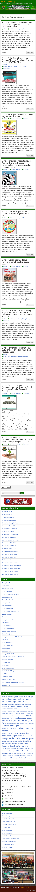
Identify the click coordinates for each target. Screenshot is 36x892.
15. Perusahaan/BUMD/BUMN (10, 551)
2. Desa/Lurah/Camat (7, 514)
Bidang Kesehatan (16, 319)
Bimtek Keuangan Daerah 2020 (14, 706)
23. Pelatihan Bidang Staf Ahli (10, 574)
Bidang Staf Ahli (6, 651)
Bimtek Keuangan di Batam (18, 711)
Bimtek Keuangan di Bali (21, 708)
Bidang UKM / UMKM (8, 654)
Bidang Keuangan (16, 29)
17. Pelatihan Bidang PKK (9, 557)
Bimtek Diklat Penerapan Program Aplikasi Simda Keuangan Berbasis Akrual (15, 213)
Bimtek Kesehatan (7, 836)
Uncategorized (6, 685)
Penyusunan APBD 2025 (8, 679)
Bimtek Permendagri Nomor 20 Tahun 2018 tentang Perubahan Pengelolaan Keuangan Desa (16, 350)
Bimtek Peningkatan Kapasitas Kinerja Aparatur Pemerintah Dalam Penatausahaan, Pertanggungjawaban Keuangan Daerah (16, 164)
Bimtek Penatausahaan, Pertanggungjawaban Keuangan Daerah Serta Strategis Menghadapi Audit (17, 439)
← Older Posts (6, 487)
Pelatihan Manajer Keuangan (24, 751)
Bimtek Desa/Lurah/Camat (9, 819)
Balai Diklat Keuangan (9, 697)
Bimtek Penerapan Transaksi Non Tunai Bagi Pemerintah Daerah (17, 115)
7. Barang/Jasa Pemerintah (9, 528)
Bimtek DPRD (6, 827)
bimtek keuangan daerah (13, 702)
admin (5, 29)
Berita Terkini (5, 585)
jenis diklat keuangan (21, 738)
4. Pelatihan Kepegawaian (9, 520)
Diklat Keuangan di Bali (13, 731)
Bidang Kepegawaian (7, 608)
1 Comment (6, 358)
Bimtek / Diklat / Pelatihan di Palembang (13, 656)
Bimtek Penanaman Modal (9, 841)
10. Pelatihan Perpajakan (9, 537)
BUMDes (4, 673)
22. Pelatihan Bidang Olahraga (10, 571)
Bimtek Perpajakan (7, 833)
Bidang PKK (5, 639)
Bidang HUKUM (6, 602)
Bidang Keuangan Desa (8, 620)
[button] (18, 860)
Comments (26, 29)
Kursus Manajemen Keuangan (11, 741)
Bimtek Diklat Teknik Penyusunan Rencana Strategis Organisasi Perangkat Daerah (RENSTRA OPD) (17, 60)
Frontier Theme (31, 890)
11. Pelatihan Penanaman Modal (10, 540)
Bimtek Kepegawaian (7, 816)
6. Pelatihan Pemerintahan (9, 526)
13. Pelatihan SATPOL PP (9, 545)
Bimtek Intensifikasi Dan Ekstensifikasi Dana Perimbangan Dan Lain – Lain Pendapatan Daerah (17, 24)
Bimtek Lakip (5, 665)
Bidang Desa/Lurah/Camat (10, 356)
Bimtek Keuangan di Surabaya (19, 715)
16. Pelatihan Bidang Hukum (9, 554)
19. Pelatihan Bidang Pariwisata (10, 562)
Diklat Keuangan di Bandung (25, 731)
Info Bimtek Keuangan (18, 733)
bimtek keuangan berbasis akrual (16, 699)
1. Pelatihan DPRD (7, 511)
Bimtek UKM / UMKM (8, 844)
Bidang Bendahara (7, 591)
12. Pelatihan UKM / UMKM (9, 543)
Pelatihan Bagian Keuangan (19, 748)
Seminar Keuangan (7, 753)
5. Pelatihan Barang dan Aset (10, 523)
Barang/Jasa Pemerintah (8, 583)
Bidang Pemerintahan (8, 628)
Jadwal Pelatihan (25, 887)
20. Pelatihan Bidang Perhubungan (11, 565)
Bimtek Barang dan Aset (8, 821)
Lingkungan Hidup (7, 676)
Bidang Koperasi (6, 625)
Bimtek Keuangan (25, 696)
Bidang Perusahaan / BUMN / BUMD (12, 637)
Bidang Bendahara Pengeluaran (10, 594)
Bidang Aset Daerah (7, 588)
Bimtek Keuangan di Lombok (23, 713)
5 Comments (6, 68)
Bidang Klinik (5, 622)
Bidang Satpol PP (7, 648)
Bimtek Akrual (6, 662)
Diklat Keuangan (11, 726)
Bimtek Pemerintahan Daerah (10, 824)
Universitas (5, 688)
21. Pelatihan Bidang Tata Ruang (11, 568)
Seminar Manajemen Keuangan (23, 753)
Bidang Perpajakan (7, 634)
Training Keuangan (7, 755)
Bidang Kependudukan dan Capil (10, 611)
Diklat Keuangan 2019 (24, 726)
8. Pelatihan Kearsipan (8, 531)
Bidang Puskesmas (7, 642)
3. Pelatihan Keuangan (8, 517)
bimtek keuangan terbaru (22, 718)
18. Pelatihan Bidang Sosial (9, 560)
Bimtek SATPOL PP (7, 847)
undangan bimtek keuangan (10, 758)
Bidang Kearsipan (7, 605)
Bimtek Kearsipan (7, 830)
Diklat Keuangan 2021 (14, 728)
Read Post (30, 52)
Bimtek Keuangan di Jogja (11, 713)
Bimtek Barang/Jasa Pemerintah (10, 838)
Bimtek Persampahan (8, 668)
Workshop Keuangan (25, 758)
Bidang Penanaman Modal (9, 631)
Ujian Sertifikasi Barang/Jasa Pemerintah (13, 682)
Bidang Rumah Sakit (7, 645)
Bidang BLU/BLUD (7, 597)
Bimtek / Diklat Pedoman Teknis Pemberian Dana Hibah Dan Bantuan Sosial (16, 262)
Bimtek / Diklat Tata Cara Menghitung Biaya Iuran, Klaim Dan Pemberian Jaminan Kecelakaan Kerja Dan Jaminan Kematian (17, 313)
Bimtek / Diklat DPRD (8, 659)
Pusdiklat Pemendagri (8, 1)
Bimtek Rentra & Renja (20, 66)
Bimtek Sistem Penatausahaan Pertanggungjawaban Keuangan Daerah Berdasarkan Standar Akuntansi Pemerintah (17, 388)
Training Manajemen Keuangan (22, 755)
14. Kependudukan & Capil (9, 548)
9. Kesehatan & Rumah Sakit (10, 534)
